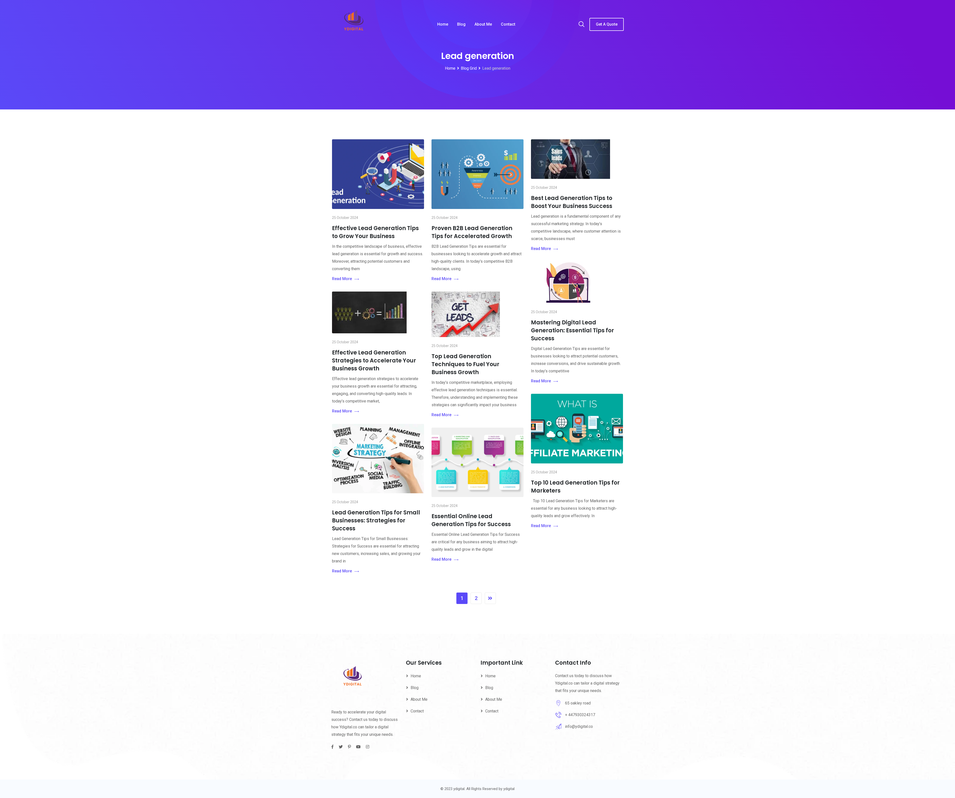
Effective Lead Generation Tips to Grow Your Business (375, 232)
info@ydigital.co (579, 726)
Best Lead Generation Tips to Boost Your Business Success (571, 202)
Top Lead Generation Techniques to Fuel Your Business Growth (465, 364)
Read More (342, 278)
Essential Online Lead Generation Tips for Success (471, 520)
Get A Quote (607, 24)
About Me (483, 24)
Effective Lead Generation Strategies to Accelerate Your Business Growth (374, 360)
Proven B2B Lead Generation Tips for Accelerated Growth (471, 232)
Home (442, 24)
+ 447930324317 (580, 714)
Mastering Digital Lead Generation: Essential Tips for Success (572, 330)
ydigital (509, 789)
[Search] (581, 25)
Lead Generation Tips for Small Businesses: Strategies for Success (376, 520)
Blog (461, 24)
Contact (508, 24)
